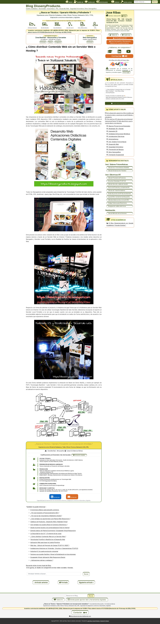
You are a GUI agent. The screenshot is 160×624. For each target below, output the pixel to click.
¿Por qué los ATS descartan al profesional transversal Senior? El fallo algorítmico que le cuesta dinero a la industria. (118, 121)
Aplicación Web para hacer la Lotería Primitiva (45, 542)
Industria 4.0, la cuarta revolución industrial (44, 551)
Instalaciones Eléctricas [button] (116, 136)
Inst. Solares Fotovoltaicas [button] (117, 142)
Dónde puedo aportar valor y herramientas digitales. (88, 600)
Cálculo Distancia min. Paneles (117, 170)
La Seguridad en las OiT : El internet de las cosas (45, 533)
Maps (125, 16)
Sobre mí (114, 35)
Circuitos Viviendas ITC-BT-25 (117, 181)
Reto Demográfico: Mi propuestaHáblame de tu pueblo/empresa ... (120, 42)
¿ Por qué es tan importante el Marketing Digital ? (46, 516)
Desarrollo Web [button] (113, 144)
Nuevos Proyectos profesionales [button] (119, 126)
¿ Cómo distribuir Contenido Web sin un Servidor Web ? (48, 536)
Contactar (56, 497)
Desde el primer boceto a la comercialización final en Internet (49, 528)
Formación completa (80, 455)
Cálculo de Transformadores (116, 190)
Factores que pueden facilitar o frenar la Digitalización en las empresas (53, 554)
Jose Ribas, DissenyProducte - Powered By (96, 621)
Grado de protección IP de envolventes (119, 193)
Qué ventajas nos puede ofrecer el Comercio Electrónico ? (48, 525)
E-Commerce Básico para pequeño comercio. (44, 510)
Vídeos (50, 42)
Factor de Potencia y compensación (118, 187)
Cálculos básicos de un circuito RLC (118, 200)
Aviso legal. (126, 72)
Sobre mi (59, 600)
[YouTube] (128, 51)
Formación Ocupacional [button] (116, 155)
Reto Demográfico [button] (114, 152)
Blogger (107, 621)
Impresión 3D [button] (112, 131)
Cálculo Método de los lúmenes (117, 213)
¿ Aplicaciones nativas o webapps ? (41, 560)
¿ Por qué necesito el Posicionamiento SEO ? (44, 513)
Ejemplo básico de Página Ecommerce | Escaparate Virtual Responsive (53, 531)
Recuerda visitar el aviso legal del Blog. (38, 565)
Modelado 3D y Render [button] (116, 129)
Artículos (43, 42)
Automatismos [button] (113, 139)
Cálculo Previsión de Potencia (117, 178)
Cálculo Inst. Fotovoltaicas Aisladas (118, 167)
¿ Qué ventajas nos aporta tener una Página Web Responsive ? (50, 519)
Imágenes (58, 42)
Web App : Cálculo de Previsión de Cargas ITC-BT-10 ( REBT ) (49, 545)
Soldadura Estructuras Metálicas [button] (119, 134)
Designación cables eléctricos (117, 206)
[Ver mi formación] (110, 51)
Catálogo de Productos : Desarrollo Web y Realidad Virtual (48, 522)
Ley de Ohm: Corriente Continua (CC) (119, 197)
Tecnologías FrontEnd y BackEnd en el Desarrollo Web (47, 539)
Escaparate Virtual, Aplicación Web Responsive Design (47, 557)
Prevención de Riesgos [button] (116, 149)
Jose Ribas (113, 12)
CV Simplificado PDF (120, 38)
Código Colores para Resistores (117, 203)
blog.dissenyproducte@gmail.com (80, 616)
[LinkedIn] (119, 51)
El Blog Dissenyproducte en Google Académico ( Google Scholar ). (119, 224)
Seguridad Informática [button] (115, 147)
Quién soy (127, 35)
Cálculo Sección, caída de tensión (118, 184)
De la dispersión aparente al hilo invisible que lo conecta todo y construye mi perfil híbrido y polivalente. (119, 115)
